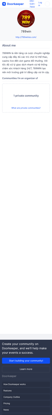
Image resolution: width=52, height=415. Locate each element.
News (6, 409)
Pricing (6, 403)
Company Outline (11, 397)
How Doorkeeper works (14, 384)
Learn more (26, 369)
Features (7, 390)
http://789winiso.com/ (26, 37)
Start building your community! (26, 360)
